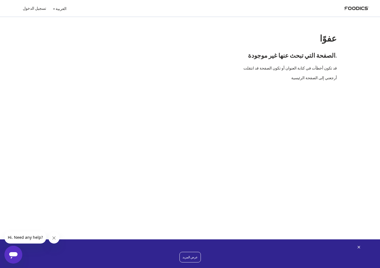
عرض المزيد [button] (190, 257)
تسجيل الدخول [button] (34, 8)
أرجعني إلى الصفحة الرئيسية (314, 77)
